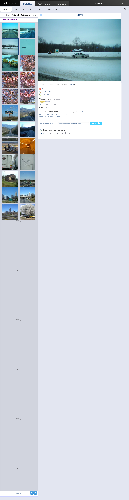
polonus (71, 84)
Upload (62, 3)
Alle (16, 9)
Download (45, 94)
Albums (6, 9)
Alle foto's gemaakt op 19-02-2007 (52, 116)
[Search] (124, 9)
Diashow (19, 493)
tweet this (95, 123)
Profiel (39, 9)
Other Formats (47, 91)
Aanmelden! (45, 3)
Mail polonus (69, 9)
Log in (41, 104)
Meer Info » (82, 112)
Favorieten (53, 9)
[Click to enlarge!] (79, 50)
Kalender (27, 9)
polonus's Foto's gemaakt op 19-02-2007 (54, 114)
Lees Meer (121, 3)
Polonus (27, 3)
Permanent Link (46, 123)
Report (44, 89)
